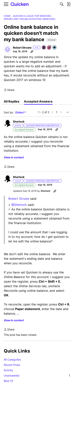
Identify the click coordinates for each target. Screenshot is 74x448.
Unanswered (37, 375)
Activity (8, 370)
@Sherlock (19, 205)
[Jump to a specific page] (67, 112)
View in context (14, 157)
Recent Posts (12, 364)
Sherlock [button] (18, 121)
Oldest (19, 112)
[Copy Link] (32, 51)
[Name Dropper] (44, 48)
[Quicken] (20, 4)
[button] (7, 49)
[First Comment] (54, 48)
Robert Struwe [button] (22, 47)
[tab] (12, 101)
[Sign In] (68, 4)
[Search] (61, 4)
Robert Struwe (18, 198)
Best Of (8, 380)
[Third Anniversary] (49, 48)
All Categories (12, 359)
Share (9, 90)
